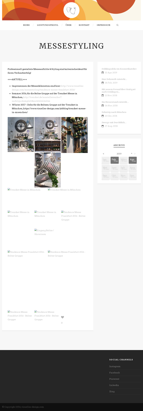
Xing (112, 391)
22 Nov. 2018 (111, 95)
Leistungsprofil (47, 25)
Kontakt (84, 25)
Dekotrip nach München (114, 112)
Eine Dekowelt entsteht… (114, 79)
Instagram (115, 366)
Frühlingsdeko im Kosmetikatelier (119, 69)
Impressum (103, 25)
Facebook (114, 372)
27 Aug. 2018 (111, 126)
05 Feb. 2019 (111, 83)
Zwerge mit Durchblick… (114, 122)
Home (26, 25)
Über (69, 25)
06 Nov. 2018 (111, 105)
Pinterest (114, 379)
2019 (119, 154)
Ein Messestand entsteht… (115, 102)
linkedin (114, 385)
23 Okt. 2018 (111, 116)
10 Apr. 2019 (111, 72)
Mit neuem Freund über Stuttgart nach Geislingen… (119, 90)
